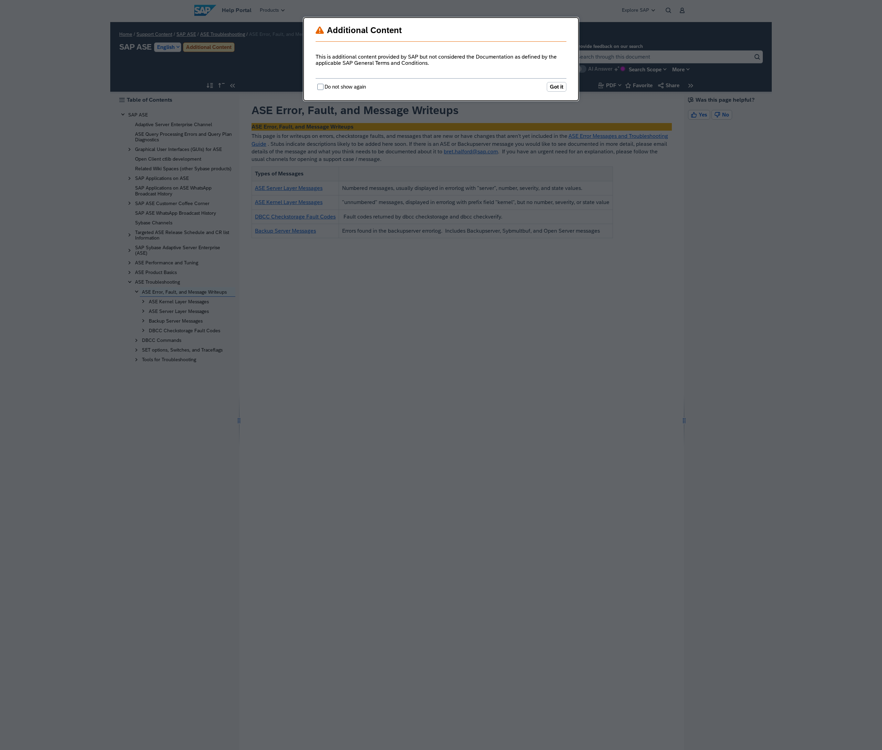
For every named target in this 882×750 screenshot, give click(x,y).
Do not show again (345, 87)
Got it (556, 87)
